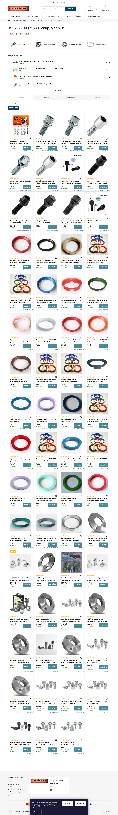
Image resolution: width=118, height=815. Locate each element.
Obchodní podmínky (15, 789)
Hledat (70, 9)
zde (33, 808)
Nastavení (37, 812)
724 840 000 (56, 790)
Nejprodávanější (71, 97)
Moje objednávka (14, 796)
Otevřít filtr (13, 108)
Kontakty (10, 2)
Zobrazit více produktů (58, 90)
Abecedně (97, 97)
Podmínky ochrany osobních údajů (17, 792)
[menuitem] (17, 16)
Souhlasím (80, 803)
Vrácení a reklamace (15, 787)
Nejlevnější (21, 97)
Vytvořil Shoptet (106, 811)
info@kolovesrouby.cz (59, 787)
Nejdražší (46, 97)
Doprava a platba (19, 2)
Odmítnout (67, 803)
